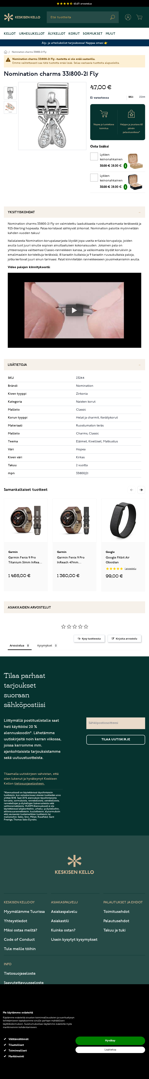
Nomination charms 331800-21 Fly (29, 52)
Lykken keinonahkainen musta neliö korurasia (111, 178)
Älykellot (56, 33)
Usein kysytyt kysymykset (74, 939)
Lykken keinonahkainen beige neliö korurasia (111, 157)
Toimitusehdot (116, 911)
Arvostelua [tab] (17, 645)
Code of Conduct (19, 939)
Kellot (10, 33)
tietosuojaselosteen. (29, 784)
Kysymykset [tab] (44, 645)
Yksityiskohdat (21, 212)
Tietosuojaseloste (20, 973)
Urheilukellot (32, 33)
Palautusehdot (116, 921)
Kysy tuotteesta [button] (91, 638)
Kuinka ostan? (63, 930)
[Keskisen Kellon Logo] (22, 17)
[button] (141, 490)
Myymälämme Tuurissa (24, 911)
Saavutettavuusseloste (24, 983)
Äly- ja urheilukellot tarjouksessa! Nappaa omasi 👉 (74, 43)
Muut (110, 33)
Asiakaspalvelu (64, 911)
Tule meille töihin (20, 949)
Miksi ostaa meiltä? (20, 930)
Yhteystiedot (15, 921)
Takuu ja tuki (114, 930)
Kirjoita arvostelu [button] (126, 638)
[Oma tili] (128, 17)
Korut (74, 33)
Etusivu (5, 52)
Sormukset (92, 33)
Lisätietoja (17, 365)
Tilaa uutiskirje (115, 739)
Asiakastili (60, 921)
